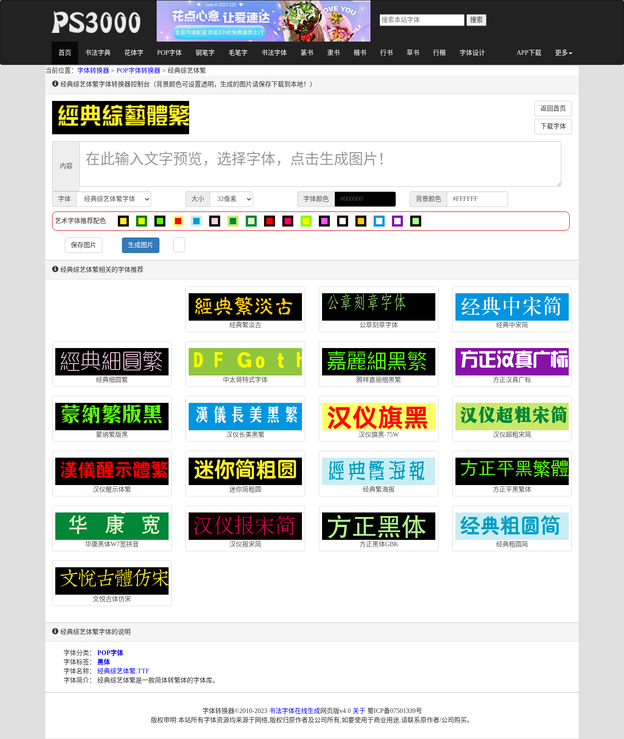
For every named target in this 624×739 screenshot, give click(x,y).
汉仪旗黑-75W (379, 434)
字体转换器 (93, 70)
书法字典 (98, 52)
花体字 (133, 52)
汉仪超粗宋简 (512, 434)
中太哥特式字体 (245, 379)
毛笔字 (238, 52)
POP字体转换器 (138, 70)
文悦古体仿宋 (112, 599)
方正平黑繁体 (512, 489)
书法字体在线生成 (294, 710)
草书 (413, 52)
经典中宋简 (512, 325)
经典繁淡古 (245, 325)
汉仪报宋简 (245, 544)
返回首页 (553, 108)
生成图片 (140, 245)
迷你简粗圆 (245, 489)
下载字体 (553, 126)
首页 (64, 52)
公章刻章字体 (379, 325)
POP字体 (169, 52)
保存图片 (83, 245)
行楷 (439, 52)
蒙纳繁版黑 (112, 434)
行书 (386, 52)
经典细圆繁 (112, 379)
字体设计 (472, 52)
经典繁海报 (379, 489)
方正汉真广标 (512, 379)
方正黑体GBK (379, 544)
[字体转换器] (95, 11)
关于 (359, 710)
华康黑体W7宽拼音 (112, 544)
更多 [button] (561, 52)
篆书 (307, 52)
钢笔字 (205, 52)
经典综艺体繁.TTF (123, 671)
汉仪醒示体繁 (112, 489)
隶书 (333, 52)
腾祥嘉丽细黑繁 (378, 379)
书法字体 (274, 52)
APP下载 (529, 52)
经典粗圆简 (512, 544)
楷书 (360, 52)
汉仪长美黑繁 (245, 434)
